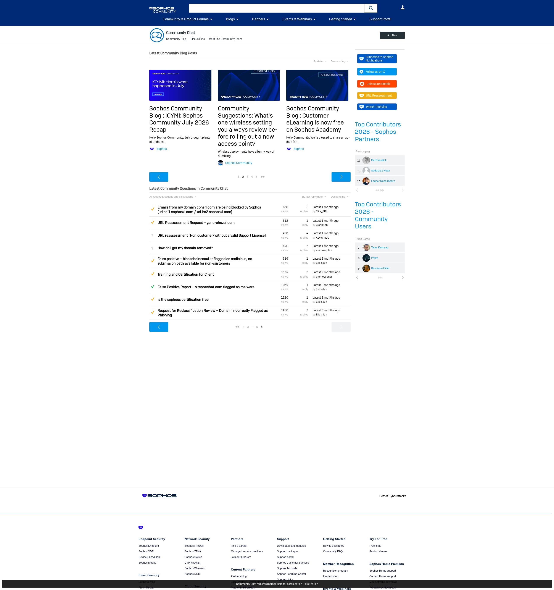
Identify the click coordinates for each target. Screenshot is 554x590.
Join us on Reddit (378, 84)
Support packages (287, 551)
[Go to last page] (382, 190)
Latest (325, 207)
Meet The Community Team (225, 39)
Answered (152, 286)
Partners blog (239, 576)
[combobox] (276, 8)
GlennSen (322, 225)
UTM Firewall (192, 562)
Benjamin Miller (380, 268)
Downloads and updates (291, 545)
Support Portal (380, 19)
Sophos (162, 149)
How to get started (333, 545)
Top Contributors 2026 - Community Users (378, 215)
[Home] (168, 10)
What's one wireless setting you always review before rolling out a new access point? (247, 129)
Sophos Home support (382, 570)
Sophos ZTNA (193, 551)
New (395, 35)
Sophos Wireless (195, 568)
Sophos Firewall (194, 545)
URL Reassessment (379, 95)
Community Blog (176, 39)
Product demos (378, 551)
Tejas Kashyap (379, 247)
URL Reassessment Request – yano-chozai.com (196, 222)
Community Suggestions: (236, 112)
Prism (374, 258)
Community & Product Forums (186, 19)
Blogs (230, 19)
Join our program (241, 557)
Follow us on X (375, 72)
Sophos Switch (193, 557)
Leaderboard (330, 576)
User (402, 7)
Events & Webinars (297, 19)
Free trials (375, 545)
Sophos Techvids (287, 568)
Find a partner (239, 545)
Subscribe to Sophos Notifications (379, 58)
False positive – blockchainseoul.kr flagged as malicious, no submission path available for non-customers (205, 261)
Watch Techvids (376, 107)
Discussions (197, 39)
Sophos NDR (192, 573)
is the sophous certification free (183, 299)
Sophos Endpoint (148, 545)
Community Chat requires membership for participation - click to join (277, 584)
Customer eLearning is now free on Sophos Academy (315, 122)
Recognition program (335, 570)
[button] (370, 8)
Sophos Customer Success (293, 562)
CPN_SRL (321, 211)
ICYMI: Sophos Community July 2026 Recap (179, 122)
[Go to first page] (377, 190)
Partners (258, 19)
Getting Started (340, 19)
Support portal (285, 557)
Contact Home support (382, 576)
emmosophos (324, 250)
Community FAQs (333, 551)
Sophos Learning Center (291, 573)
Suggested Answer (152, 209)
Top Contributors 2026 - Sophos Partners (378, 131)
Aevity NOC (322, 237)
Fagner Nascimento (383, 181)
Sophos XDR (146, 551)
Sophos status (285, 579)
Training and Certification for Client (186, 274)
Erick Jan (321, 263)
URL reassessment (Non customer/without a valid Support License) (212, 235)
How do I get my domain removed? (185, 248)
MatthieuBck (379, 160)
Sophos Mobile (147, 562)
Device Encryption (149, 557)
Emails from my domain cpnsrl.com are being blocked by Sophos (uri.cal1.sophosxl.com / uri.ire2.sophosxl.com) (209, 209)
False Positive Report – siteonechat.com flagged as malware (206, 287)
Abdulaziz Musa (380, 170)
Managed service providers (247, 551)
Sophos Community (238, 163)
